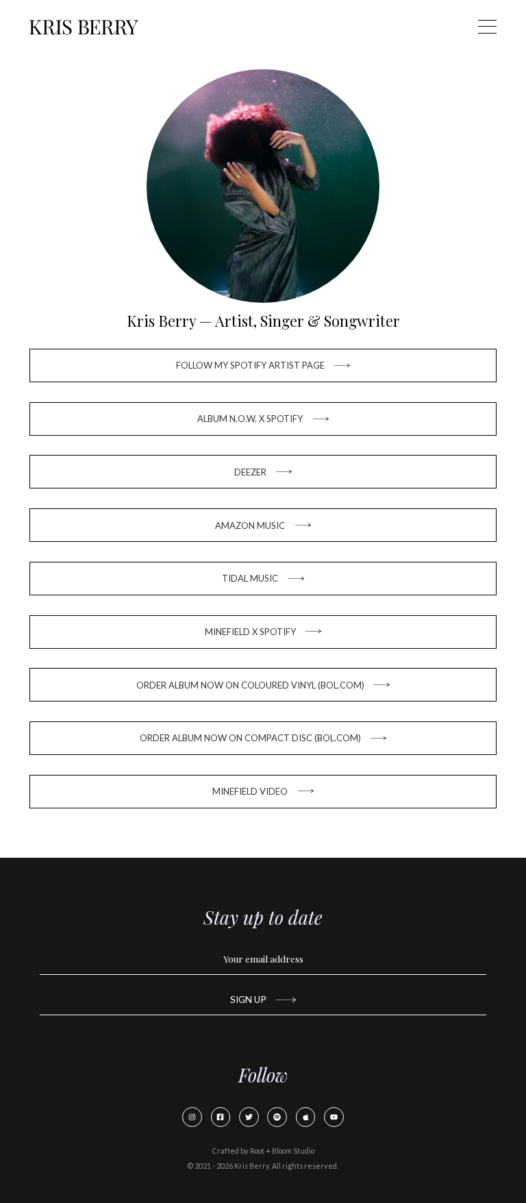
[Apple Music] (306, 1117)
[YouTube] (334, 1117)
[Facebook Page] (221, 1117)
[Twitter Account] (249, 1117)
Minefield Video (250, 791)
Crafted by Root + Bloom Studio (263, 1150)
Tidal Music (250, 578)
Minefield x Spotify (250, 631)
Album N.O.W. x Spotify (250, 418)
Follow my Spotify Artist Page (250, 365)
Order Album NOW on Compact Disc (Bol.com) (250, 737)
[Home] (83, 27)
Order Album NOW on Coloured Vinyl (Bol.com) (250, 685)
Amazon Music (250, 525)
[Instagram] (192, 1117)
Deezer (250, 472)
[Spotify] (277, 1117)
